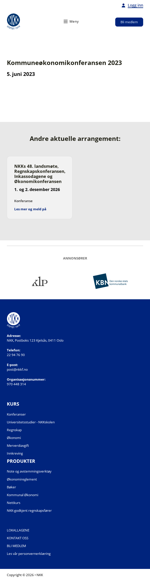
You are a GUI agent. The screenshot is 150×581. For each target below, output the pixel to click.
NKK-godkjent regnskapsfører (29, 510)
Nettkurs (13, 502)
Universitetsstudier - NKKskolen (31, 422)
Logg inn (135, 5)
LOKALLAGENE (18, 530)
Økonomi (14, 437)
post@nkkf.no (17, 369)
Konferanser (16, 414)
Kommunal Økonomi (22, 495)
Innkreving (15, 453)
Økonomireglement (22, 479)
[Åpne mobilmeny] (66, 21)
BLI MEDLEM (16, 546)
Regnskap (14, 430)
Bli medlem (129, 22)
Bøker (11, 487)
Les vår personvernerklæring (29, 553)
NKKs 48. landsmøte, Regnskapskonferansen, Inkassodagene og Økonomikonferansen (39, 173)
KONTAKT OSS (17, 538)
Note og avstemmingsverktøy (29, 471)
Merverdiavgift (18, 445)
